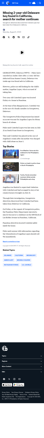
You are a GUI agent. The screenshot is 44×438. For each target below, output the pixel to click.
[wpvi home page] (5, 348)
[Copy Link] (28, 37)
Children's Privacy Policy (32, 392)
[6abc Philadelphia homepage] (8, 3)
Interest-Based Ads (34, 394)
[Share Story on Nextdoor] (18, 37)
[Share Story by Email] (23, 37)
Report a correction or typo (11, 242)
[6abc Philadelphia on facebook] (4, 379)
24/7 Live (15, 3)
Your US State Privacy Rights (10, 394)
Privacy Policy (6, 392)
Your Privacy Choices (17, 392)
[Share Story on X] (9, 37)
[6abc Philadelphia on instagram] (14, 379)
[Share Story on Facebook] (4, 37)
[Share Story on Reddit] (13, 37)
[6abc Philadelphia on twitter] (9, 379)
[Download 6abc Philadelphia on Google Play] (18, 385)
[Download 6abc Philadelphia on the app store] (7, 385)
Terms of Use (23, 394)
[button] (3, 3)
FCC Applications (21, 396)
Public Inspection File (8, 396)
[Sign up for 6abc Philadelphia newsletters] (19, 379)
